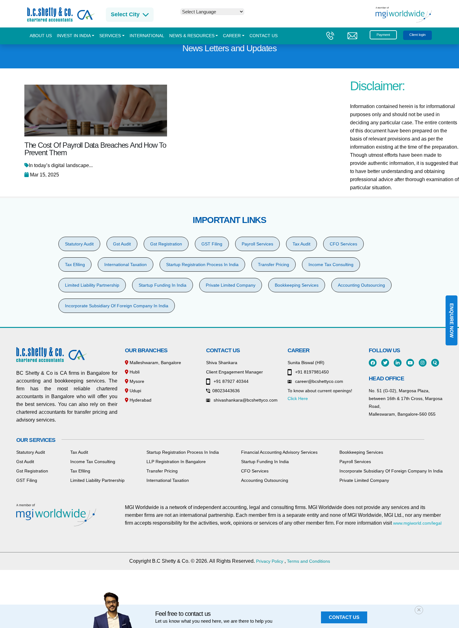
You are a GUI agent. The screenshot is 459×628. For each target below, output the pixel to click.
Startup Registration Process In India (202, 264)
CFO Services (343, 243)
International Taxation (125, 264)
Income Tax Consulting (330, 264)
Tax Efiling (75, 264)
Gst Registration (166, 243)
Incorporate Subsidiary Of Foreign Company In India (116, 305)
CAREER (232, 35)
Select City (125, 14)
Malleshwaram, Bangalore (154, 362)
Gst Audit (122, 243)
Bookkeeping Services (296, 285)
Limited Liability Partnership (92, 285)
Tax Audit (301, 243)
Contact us (263, 35)
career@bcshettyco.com (318, 381)
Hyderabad (139, 400)
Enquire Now (451, 320)
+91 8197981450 (311, 371)
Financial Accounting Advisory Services (279, 452)
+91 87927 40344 (230, 381)
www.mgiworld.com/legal (417, 523)
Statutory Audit (79, 243)
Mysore (136, 381)
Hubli (134, 371)
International (147, 35)
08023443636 (226, 390)
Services (110, 35)
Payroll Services (257, 243)
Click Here (298, 398)
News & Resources (192, 35)
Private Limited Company (230, 285)
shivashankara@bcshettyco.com (245, 400)
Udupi (134, 390)
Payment (383, 35)
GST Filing (211, 243)
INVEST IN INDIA (74, 35)
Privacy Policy (269, 561)
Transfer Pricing (273, 264)
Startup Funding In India (162, 285)
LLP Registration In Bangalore (176, 461)
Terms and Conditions (308, 561)
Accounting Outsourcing (361, 285)
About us (41, 35)
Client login (417, 35)
